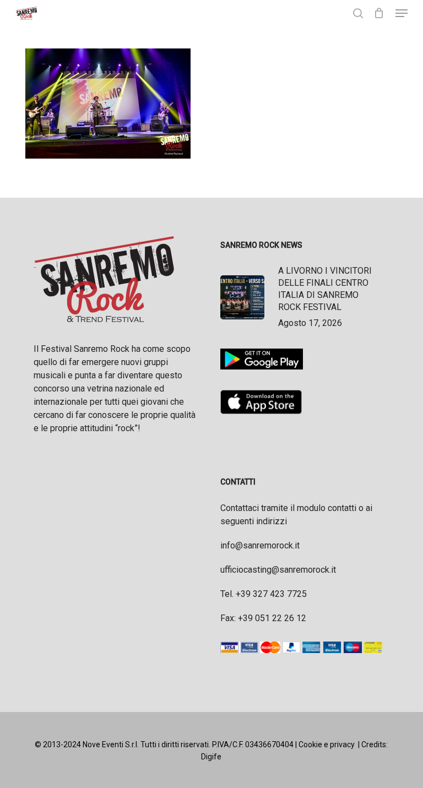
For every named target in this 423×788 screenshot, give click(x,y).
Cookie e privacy (327, 744)
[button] (401, 13)
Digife (211, 756)
